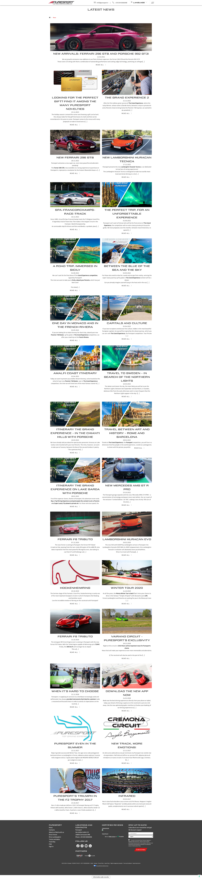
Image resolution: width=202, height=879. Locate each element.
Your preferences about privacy (102, 866)
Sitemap (95, 863)
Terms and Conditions (127, 863)
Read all (100, 65)
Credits (91, 863)
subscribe (140, 850)
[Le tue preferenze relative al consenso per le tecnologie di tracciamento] (199, 876)
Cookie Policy (107, 863)
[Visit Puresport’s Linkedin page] (90, 847)
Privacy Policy (101, 863)
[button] (152, 2)
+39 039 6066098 (86, 837)
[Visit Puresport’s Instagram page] (82, 847)
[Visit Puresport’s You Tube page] (86, 847)
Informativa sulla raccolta (101, 877)
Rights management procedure (117, 863)
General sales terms (136, 863)
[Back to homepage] (50, 17)
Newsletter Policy (137, 846)
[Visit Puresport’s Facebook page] (78, 847)
